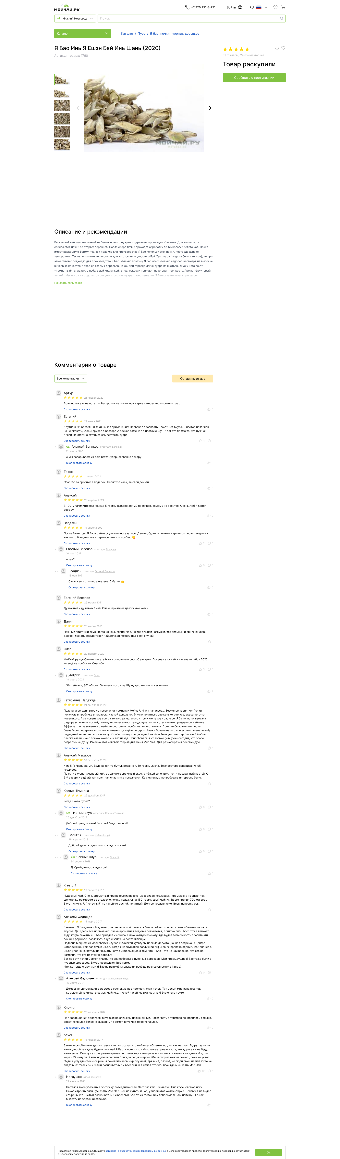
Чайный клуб (102, 835)
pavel (98, 1076)
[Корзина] (283, 7)
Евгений (117, 446)
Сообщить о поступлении (254, 78)
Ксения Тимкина (114, 813)
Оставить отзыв (192, 378)
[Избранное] (275, 7)
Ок (269, 1152)
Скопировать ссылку (77, 409)
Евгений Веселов (105, 571)
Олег (97, 675)
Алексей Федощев (118, 978)
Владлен (111, 549)
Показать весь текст (68, 282)
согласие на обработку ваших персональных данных (135, 1150)
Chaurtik (114, 857)
